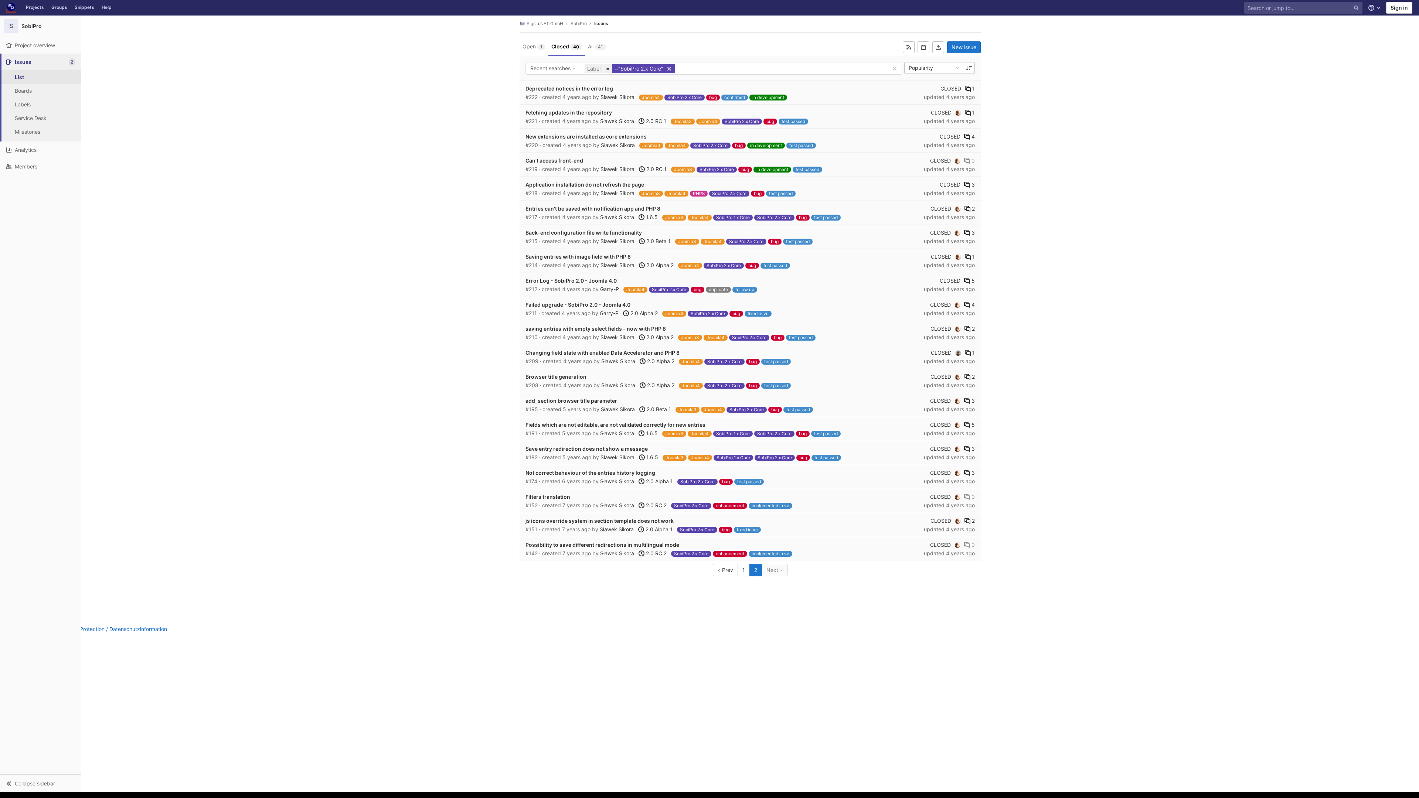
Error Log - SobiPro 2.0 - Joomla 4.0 (571, 280)
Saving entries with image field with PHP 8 (578, 256)
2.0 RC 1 (655, 121)
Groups (59, 7)
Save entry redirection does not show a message (586, 449)
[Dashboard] (11, 8)
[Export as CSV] (938, 47)
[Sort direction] (969, 68)
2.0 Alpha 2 (659, 265)
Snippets (84, 7)
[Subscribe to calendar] (923, 47)
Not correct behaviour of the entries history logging (590, 473)
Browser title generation (555, 377)
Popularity (921, 68)
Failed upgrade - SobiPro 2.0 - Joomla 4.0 (577, 304)
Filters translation (547, 497)
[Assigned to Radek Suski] (958, 353)
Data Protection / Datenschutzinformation (117, 629)
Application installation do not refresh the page (584, 184)
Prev (727, 570)
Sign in (1399, 7)
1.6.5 (651, 217)
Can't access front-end (554, 160)
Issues (601, 23)
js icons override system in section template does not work (599, 521)
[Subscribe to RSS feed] (909, 47)
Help (107, 7)
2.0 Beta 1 (658, 241)
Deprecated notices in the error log (569, 88)
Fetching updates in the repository (568, 112)
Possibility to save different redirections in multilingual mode (602, 545)
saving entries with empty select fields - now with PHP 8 (595, 328)
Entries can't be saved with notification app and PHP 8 (592, 208)
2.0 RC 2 (655, 505)
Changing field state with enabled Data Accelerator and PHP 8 (602, 352)
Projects (35, 7)
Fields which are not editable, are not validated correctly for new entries (615, 425)
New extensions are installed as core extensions (586, 136)
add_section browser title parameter (571, 401)
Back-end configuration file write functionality (583, 232)
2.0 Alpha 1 (658, 481)
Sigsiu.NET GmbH (545, 23)
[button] (40, 783)
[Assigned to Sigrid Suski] (958, 112)
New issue (964, 47)
